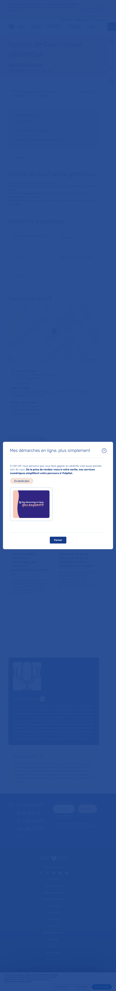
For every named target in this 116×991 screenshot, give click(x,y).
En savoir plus (21, 480)
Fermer (58, 540)
